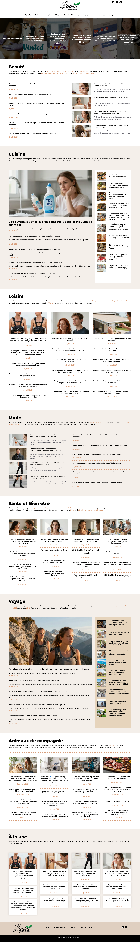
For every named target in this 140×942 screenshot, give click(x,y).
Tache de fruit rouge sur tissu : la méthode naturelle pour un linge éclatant (118, 257)
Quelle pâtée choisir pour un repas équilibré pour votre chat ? (22, 790)
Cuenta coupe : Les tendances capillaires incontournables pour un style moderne (36, 124)
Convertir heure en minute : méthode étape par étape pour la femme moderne (70, 371)
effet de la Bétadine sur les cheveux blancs (55, 73)
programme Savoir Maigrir (40, 508)
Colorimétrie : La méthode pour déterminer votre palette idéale (96, 454)
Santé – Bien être (71, 15)
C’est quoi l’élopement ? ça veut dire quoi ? (118, 702)
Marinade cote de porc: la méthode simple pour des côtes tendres (34, 236)
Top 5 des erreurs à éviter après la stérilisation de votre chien (23, 813)
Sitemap (73, 927)
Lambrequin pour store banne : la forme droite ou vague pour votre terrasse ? (70, 382)
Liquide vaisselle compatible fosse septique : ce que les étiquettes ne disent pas (50, 223)
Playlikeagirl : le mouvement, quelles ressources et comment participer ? (112, 360)
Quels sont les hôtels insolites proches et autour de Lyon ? (117, 672)
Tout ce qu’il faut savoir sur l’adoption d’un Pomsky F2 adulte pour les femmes (117, 812)
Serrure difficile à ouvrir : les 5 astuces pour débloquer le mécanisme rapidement (54, 873)
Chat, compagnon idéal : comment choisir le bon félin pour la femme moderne (117, 789)
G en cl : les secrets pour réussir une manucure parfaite (30, 94)
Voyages (86, 15)
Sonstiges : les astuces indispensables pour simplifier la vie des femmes (23, 566)
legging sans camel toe (98, 422)
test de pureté (71, 301)
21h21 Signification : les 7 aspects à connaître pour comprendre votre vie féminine (85, 552)
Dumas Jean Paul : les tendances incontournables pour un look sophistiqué (46, 449)
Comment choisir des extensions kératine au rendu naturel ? (111, 126)
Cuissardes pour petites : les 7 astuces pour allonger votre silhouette (47, 463)
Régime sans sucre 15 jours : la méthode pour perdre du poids (86, 576)
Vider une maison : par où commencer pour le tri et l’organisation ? (117, 541)
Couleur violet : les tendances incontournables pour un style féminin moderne (99, 436)
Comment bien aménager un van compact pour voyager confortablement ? (119, 692)
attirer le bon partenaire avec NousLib (90, 510)
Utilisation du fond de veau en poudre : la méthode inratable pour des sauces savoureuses (118, 227)
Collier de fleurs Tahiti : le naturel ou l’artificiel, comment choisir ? (97, 483)
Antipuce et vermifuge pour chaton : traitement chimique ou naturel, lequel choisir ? (86, 814)
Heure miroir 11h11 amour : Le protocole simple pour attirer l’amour (54, 573)
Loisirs (48, 15)
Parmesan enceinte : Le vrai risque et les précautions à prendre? (54, 551)
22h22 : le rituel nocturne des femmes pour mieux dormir (54, 561)
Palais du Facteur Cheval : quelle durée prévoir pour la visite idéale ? (119, 643)
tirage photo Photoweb (119, 301)
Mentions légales (60, 927)
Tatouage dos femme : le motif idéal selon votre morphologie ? (33, 133)
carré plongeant (68, 71)
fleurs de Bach (66, 508)
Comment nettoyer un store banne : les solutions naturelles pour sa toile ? (70, 392)
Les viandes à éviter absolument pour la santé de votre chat (117, 777)
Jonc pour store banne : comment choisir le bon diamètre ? (112, 339)
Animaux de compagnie (104, 15)
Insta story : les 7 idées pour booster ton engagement (70, 360)
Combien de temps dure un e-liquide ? (117, 553)
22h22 (28, 608)
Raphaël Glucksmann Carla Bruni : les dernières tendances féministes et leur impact (70, 350)
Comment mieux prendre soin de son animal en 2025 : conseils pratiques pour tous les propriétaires (23, 778)
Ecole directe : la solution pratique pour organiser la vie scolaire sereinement (117, 900)
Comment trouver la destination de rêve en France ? (117, 662)
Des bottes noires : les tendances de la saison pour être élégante (47, 477)
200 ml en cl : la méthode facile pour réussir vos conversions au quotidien (119, 267)
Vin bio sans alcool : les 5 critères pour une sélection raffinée (32, 273)
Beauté (28, 15)
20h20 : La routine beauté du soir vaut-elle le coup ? (111, 99)
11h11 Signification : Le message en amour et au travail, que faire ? (117, 576)
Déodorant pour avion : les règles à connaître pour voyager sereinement (119, 653)
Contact (47, 927)
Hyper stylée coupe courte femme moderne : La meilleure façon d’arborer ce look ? (101, 473)
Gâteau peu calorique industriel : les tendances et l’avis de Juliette (34, 249)
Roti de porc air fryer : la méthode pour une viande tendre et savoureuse (119, 237)
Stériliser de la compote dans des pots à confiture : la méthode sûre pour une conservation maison (119, 216)
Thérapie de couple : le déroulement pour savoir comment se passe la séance (86, 564)
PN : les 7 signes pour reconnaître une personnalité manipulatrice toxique (23, 554)
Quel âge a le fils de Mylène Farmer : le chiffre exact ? (70, 339)
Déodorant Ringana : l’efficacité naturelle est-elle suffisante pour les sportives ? (111, 112)
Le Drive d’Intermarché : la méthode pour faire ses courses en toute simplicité (119, 206)
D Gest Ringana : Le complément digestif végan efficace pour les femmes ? (23, 579)
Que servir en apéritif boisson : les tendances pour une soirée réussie (35, 262)
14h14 (72, 510)
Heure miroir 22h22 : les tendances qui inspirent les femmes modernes (99, 445)
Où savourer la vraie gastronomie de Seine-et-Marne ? (119, 247)
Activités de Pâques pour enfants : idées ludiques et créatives (112, 382)
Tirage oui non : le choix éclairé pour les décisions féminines (54, 540)
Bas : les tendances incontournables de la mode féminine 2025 (96, 463)
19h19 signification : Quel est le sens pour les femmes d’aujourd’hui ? (86, 540)
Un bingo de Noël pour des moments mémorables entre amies (54, 815)
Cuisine (38, 15)
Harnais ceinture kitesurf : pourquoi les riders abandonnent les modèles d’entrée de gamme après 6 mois (28, 340)
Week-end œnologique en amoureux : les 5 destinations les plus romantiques (39, 691)
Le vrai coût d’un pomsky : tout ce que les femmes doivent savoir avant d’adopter (85, 778)
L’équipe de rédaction (87, 927)
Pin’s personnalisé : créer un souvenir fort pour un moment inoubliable (112, 392)
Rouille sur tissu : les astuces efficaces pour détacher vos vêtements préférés (47, 436)
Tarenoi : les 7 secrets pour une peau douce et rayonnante (31, 114)
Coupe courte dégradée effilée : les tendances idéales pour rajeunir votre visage (37, 104)
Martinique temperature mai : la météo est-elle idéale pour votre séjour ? (37, 705)
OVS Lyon (49, 303)
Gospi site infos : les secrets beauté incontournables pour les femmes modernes (36, 85)
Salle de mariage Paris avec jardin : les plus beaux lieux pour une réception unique (117, 712)
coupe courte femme (53, 71)
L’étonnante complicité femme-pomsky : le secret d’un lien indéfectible (85, 791)
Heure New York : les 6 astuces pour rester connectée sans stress (34, 681)
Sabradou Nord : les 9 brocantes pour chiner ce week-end (112, 350)
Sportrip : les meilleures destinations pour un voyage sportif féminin (50, 669)
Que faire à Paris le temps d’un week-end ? (119, 633)
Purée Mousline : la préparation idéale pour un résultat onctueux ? (119, 185)
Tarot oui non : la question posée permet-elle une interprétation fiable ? (28, 375)
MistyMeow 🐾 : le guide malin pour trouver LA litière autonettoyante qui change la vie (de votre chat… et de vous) (54, 779)
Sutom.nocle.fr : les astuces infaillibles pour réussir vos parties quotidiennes (28, 364)
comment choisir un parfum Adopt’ (83, 73)
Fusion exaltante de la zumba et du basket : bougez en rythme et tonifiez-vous (54, 803)
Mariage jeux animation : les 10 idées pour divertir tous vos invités (112, 371)
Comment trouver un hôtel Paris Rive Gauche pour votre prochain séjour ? (118, 623)
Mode (57, 15)
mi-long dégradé (83, 71)
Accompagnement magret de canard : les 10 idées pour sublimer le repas (118, 195)
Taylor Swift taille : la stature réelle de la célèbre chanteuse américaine (28, 396)
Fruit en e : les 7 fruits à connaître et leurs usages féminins (110, 85)
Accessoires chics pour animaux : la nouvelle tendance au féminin (117, 801)
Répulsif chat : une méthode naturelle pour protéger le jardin (85, 802)
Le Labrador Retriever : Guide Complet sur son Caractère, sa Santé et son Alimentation (23, 801)
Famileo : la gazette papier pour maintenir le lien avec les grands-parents (28, 385)
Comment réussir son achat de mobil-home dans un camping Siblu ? (118, 682)
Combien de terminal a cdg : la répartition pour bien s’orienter (33, 716)
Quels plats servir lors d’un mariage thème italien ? (119, 176)
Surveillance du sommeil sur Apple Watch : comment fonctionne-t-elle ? (117, 564)
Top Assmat (112, 745)
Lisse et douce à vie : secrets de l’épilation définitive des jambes (54, 792)
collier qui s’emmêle (97, 301)
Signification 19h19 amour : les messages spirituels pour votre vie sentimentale (22, 541)
